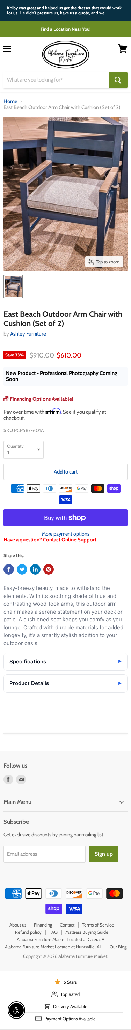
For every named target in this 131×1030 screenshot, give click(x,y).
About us (17, 925)
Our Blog (118, 947)
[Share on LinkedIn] (35, 569)
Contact (67, 925)
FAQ (53, 932)
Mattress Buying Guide (86, 932)
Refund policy (28, 932)
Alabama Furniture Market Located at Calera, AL (62, 939)
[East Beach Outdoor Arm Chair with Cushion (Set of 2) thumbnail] (13, 286)
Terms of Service (98, 925)
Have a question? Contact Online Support (49, 540)
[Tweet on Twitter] (22, 569)
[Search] (118, 80)
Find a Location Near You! (65, 29)
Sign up (104, 854)
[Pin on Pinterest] (48, 569)
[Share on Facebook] (8, 569)
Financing (43, 925)
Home (10, 102)
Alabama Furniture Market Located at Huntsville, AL (53, 947)
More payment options (65, 534)
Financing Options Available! (41, 399)
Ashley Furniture (28, 334)
